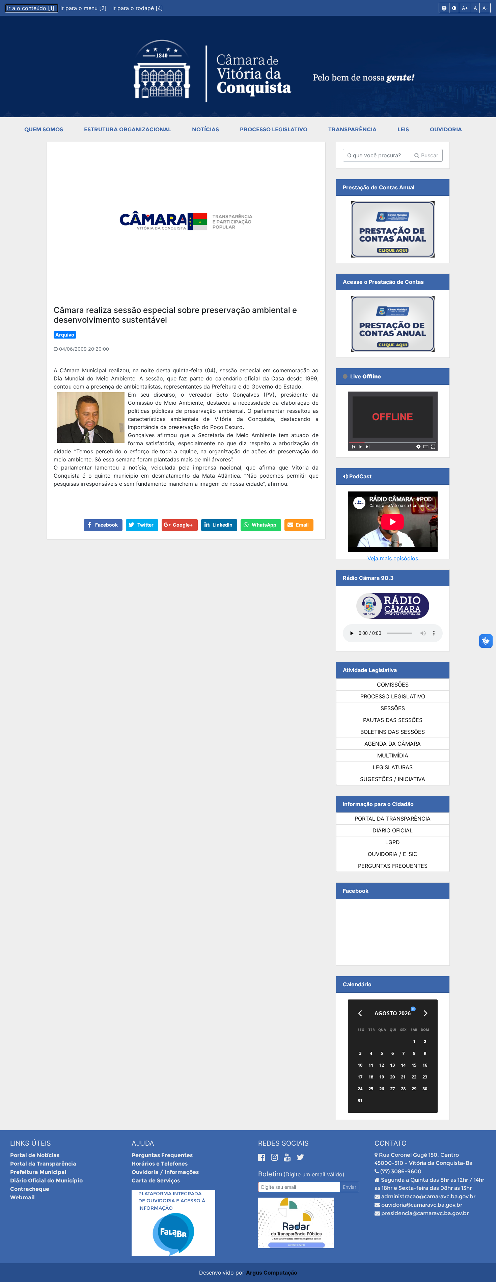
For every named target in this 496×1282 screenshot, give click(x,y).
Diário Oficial (393, 830)
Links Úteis (30, 1143)
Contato (391, 1143)
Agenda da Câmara (392, 743)
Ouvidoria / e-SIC (392, 854)
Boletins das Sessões (392, 731)
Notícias (205, 129)
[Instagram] (275, 1157)
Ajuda (143, 1143)
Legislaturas (393, 767)
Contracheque (29, 1189)
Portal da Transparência (393, 818)
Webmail (22, 1197)
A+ (465, 8)
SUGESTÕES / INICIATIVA (392, 779)
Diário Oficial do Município (46, 1180)
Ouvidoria (446, 129)
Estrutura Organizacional (127, 129)
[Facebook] (263, 1157)
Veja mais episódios (392, 558)
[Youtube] (288, 1157)
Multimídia (392, 755)
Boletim (270, 1174)
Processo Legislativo (273, 129)
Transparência (352, 129)
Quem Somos (43, 129)
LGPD (392, 842)
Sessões (393, 708)
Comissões (393, 684)
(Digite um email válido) (314, 1174)
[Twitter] (300, 1157)
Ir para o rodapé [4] (137, 8)
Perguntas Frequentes (393, 865)
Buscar (428, 155)
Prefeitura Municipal (38, 1172)
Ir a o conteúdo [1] (31, 8)
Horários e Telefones (160, 1163)
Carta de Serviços (156, 1180)
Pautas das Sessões (392, 720)
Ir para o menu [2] (84, 8)
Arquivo (64, 335)
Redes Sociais (283, 1143)
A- (485, 8)
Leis (403, 129)
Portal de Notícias (34, 1155)
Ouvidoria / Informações (165, 1172)
